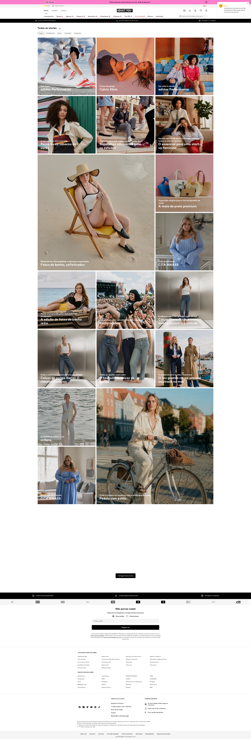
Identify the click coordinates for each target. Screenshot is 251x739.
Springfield (81, 679)
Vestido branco (154, 662)
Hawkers (128, 687)
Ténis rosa (129, 665)
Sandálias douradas (83, 665)
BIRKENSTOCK (82, 684)
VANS (151, 676)
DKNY (103, 679)
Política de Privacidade (97, 635)
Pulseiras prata (106, 662)
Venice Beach (81, 687)
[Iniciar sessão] (190, 10)
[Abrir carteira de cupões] (184, 10)
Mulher (46, 10)
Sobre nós (83, 734)
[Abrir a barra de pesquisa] (180, 16)
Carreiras (101, 734)
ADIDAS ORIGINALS (131, 676)
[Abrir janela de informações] (206, 2)
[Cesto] (206, 10)
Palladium (104, 681)
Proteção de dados (113, 734)
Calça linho (129, 662)
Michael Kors (81, 676)
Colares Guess (82, 668)
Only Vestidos (82, 659)
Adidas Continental (131, 659)
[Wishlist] (201, 10)
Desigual (152, 681)
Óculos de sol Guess (83, 662)
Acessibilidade (149, 734)
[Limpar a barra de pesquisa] (206, 16)
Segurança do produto (164, 734)
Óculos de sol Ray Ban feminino (111, 659)
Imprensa (92, 734)
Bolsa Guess (105, 665)
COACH (128, 679)
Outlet (48, 5)
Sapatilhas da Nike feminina (158, 659)
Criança (63, 10)
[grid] (125, 301)
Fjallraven (128, 684)
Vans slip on (153, 665)
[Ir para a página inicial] (88, 699)
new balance (105, 676)
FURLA (104, 684)
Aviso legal (139, 734)
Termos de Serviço (127, 734)
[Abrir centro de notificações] (195, 10)
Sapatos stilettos (155, 656)
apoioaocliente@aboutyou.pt (113, 637)
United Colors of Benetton (134, 681)
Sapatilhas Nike (82, 656)
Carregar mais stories (125, 576)
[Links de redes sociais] (79, 707)
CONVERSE (153, 679)
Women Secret (106, 687)
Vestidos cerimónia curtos (133, 656)
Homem (54, 10)
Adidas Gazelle (106, 668)
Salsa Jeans (153, 684)
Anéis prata (105, 656)
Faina (79, 681)
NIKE (151, 687)
